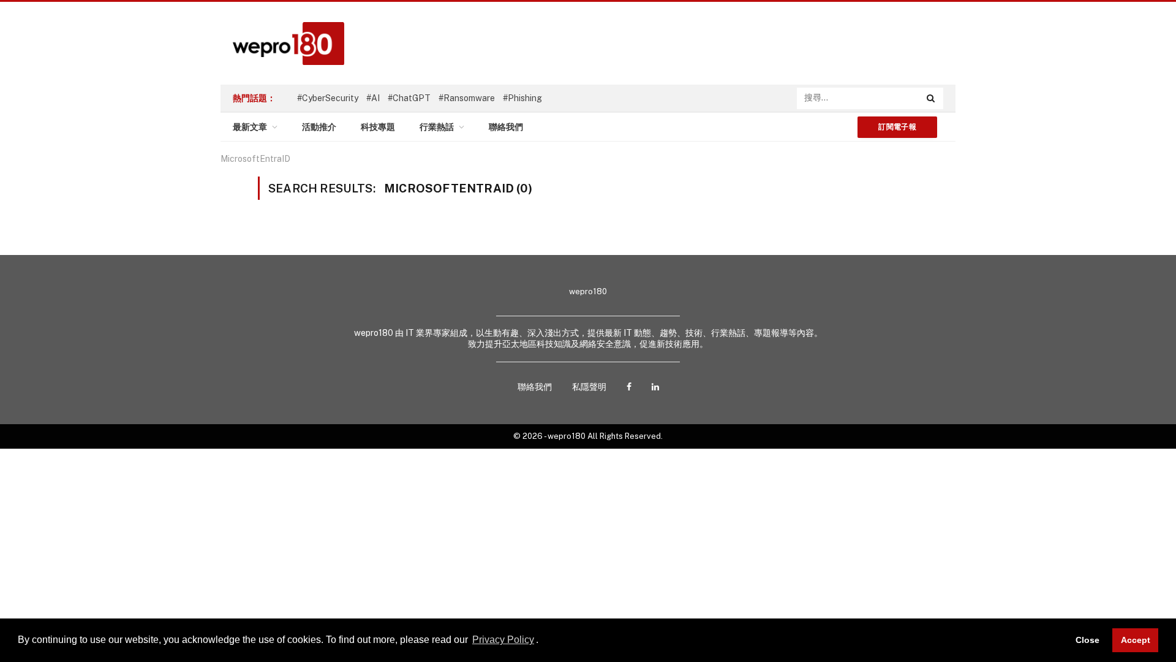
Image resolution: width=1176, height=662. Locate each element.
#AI (373, 98)
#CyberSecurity (327, 98)
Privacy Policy (503, 639)
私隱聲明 (589, 387)
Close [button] (1087, 640)
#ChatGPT (409, 98)
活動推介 (319, 127)
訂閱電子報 (897, 127)
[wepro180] (282, 43)
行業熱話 (437, 127)
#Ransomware (467, 98)
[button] (543, 641)
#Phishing (522, 98)
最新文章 (250, 127)
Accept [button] (1135, 640)
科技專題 (378, 127)
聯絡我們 (506, 127)
